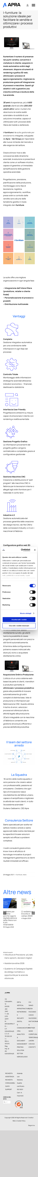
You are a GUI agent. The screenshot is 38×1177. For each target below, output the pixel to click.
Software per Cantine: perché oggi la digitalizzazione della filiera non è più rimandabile (10, 903)
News (31, 1031)
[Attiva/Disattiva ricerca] (27, 5)
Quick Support (8, 1087)
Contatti (32, 1047)
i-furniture (18, 875)
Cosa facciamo (32, 1010)
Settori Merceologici (20, 1055)
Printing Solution (20, 1048)
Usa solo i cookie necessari (19, 626)
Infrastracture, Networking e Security (20, 1013)
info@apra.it (10, 1024)
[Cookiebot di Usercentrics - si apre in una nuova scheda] (22, 550)
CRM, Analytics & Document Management (20, 1037)
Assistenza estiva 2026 (14, 963)
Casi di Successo (32, 1016)
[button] (4, 913)
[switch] (33, 592)
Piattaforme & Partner (32, 1024)
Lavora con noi (32, 1042)
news (24, 875)
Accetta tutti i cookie (19, 619)
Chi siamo (31, 1003)
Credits (30, 1118)
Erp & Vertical (20, 1003)
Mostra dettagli (25, 613)
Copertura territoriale (32, 1035)
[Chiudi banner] (35, 550)
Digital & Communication (20, 1024)
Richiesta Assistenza (8, 1075)
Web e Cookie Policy (19, 1121)
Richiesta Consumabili (8, 1081)
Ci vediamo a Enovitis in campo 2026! (28, 903)
